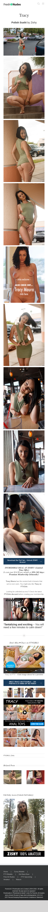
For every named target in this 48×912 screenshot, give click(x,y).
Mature (18, 879)
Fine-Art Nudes (9, 877)
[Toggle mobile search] (38, 3)
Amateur (6, 879)
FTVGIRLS (6, 755)
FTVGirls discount (11, 594)
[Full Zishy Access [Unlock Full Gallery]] (24, 828)
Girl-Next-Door (24, 874)
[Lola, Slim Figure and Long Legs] (12, 771)
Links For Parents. (32, 893)
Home (5, 872)
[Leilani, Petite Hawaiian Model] (36, 771)
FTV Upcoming (26, 877)
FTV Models (7, 874)
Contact (26, 889)
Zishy (34, 22)
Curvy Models (19, 872)
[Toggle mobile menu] (43, 3)
